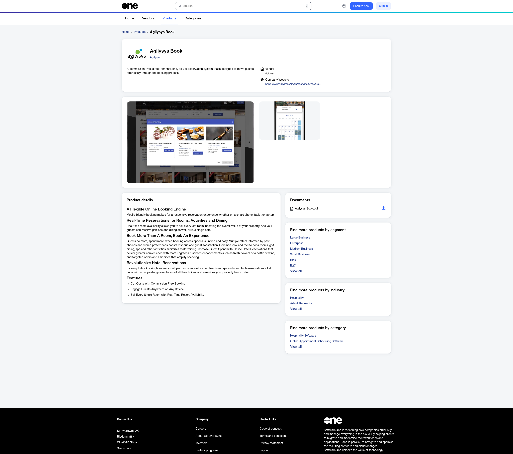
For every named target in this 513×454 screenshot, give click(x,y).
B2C (293, 265)
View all (296, 271)
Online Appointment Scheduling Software (317, 341)
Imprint (264, 450)
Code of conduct (271, 428)
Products (170, 18)
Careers (201, 428)
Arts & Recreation (301, 303)
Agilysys (155, 57)
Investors (201, 443)
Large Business (300, 237)
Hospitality (297, 298)
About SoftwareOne (209, 436)
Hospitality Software (303, 335)
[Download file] (384, 208)
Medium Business (301, 249)
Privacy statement (271, 443)
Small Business (300, 254)
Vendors (148, 18)
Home (129, 18)
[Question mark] (344, 6)
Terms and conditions (273, 436)
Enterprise (296, 243)
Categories (193, 18)
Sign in (383, 6)
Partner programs (207, 450)
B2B (293, 260)
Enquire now (361, 6)
